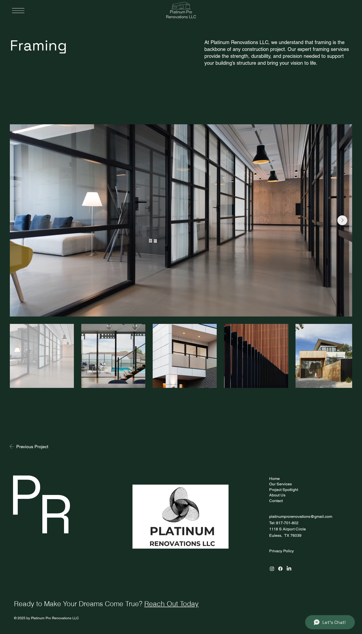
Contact (276, 500)
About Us (277, 495)
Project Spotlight (283, 489)
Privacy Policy (281, 551)
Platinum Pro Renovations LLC (181, 14)
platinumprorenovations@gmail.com (300, 516)
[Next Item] (342, 220)
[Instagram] (272, 568)
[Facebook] (280, 568)
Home (274, 478)
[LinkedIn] (289, 568)
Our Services (280, 484)
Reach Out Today (171, 604)
